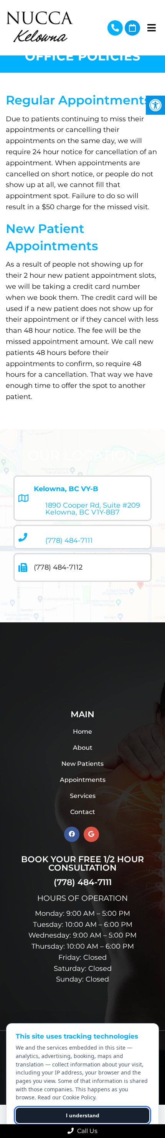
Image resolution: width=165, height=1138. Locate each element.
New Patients (82, 763)
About (82, 747)
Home (82, 731)
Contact (82, 812)
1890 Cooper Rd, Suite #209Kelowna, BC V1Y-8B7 (92, 509)
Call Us (86, 1131)
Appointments (83, 779)
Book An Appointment (132, 28)
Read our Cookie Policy (66, 1097)
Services (83, 795)
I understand (82, 1115)
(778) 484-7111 (115, 28)
